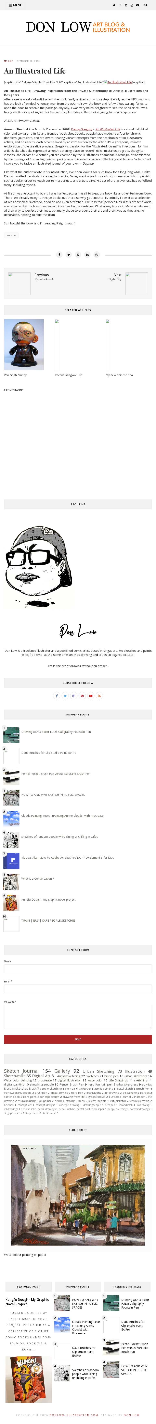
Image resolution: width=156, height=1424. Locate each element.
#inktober (85, 1088)
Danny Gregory (81, 129)
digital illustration (70, 1080)
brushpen (41, 1092)
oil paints (45, 1101)
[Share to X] (68, 254)
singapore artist (13, 1113)
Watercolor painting (18, 1080)
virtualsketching (139, 1101)
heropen (110, 1105)
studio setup (49, 1113)
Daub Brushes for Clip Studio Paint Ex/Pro (48, 753)
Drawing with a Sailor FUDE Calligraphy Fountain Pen (56, 732)
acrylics (147, 1084)
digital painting (14, 1084)
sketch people (97, 1101)
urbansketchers (127, 1084)
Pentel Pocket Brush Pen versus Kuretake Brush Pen (55, 774)
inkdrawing (143, 1105)
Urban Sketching (98, 1071)
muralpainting (27, 1101)
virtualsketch (118, 1101)
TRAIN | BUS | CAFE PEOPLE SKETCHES (48, 920)
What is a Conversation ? (37, 878)
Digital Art (41, 1075)
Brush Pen (143, 1088)
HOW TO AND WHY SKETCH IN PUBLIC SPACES (53, 795)
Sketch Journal (21, 1070)
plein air (70, 1088)
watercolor (95, 1080)
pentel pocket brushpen (91, 1109)
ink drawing (112, 1092)
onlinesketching (65, 1101)
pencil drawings (47, 1109)
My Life (8, 61)
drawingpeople (92, 1105)
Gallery (62, 1070)
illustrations (94, 1092)
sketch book (12, 1097)
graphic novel (96, 1097)
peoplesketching (117, 1109)
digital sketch (124, 1088)
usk (34, 1088)
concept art (24, 1105)
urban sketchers (136, 1076)
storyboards (32, 1113)
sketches (92, 1076)
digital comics (59, 1092)
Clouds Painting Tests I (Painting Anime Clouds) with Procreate (62, 815)
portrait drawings (140, 1109)
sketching (140, 1080)
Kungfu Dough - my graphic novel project (48, 899)
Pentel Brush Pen (71, 1084)
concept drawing (69, 1105)
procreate (45, 1080)
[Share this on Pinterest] (78, 254)
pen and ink (28, 1109)
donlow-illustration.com (74, 1415)
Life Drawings (118, 1080)
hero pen (77, 1092)
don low (132, 1415)
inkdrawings (11, 1109)
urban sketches (17, 1088)
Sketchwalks (15, 1075)
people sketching (51, 1088)
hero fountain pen (100, 1084)
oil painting (130, 1092)
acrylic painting (103, 1088)
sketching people (42, 1084)
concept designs (45, 1105)
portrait (145, 1092)
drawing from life (74, 1097)
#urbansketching (68, 1076)
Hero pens (30, 1097)
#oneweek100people (17, 1092)
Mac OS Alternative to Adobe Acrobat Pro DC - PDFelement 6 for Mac (67, 857)
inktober (139, 1097)
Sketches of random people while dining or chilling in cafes (59, 836)
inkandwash (126, 1105)
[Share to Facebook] (59, 254)
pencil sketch (66, 1109)
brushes (8, 1105)
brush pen (111, 1076)
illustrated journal (120, 1097)
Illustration (135, 1071)
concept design (49, 1097)
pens (81, 1101)
